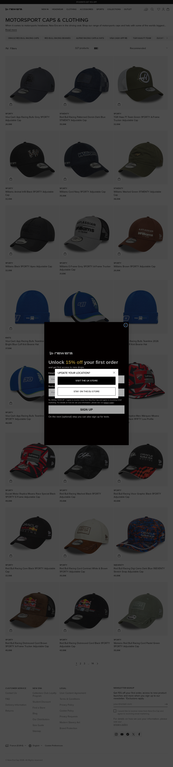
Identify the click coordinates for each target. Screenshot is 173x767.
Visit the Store (87, 380)
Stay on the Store (87, 391)
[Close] (114, 373)
